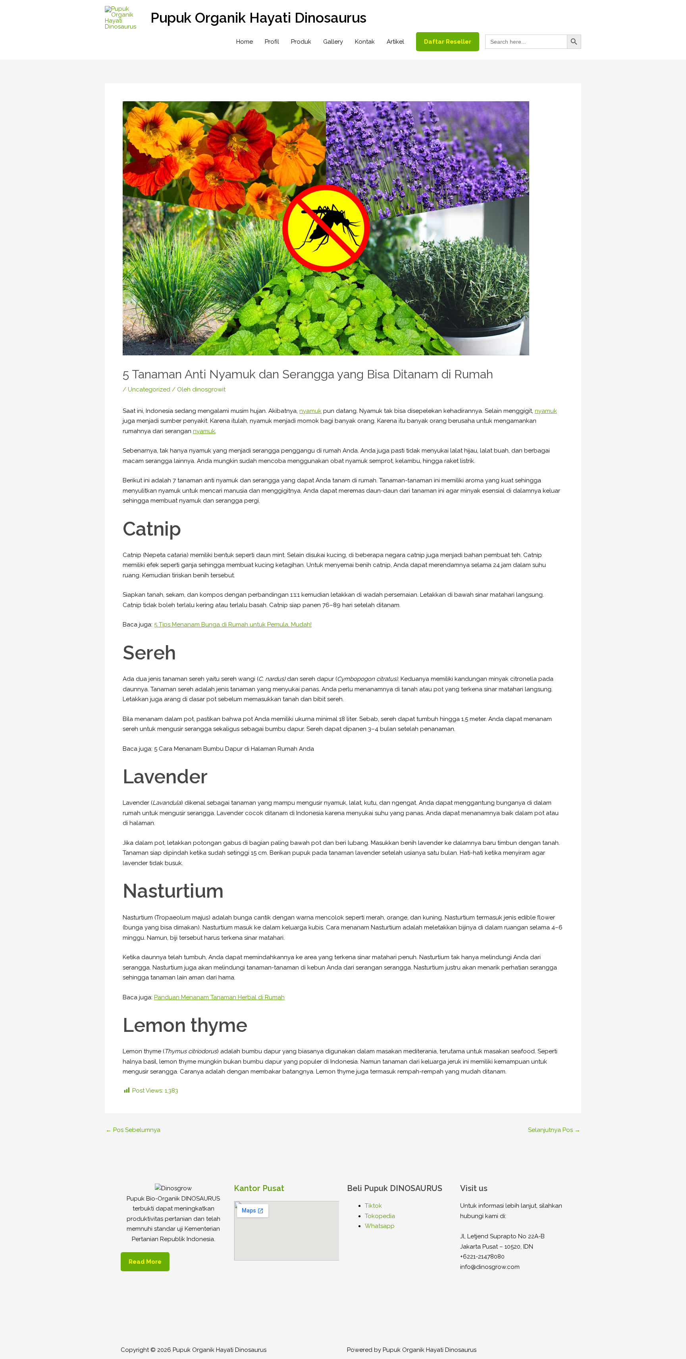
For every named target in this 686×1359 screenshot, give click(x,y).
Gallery (333, 41)
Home (244, 41)
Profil (272, 41)
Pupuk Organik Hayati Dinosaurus (258, 18)
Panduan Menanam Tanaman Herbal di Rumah (219, 997)
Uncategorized (149, 389)
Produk (301, 41)
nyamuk (310, 410)
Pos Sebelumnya (133, 1130)
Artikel (395, 41)
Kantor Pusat (259, 1188)
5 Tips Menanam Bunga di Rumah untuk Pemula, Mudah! (233, 624)
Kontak (365, 41)
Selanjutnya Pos (554, 1130)
